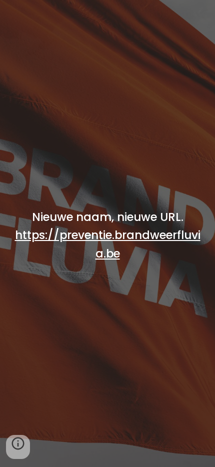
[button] (18, 447)
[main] (107, 242)
